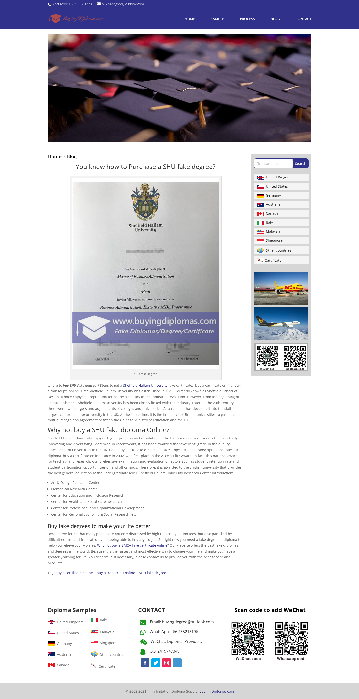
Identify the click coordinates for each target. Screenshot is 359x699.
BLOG (275, 19)
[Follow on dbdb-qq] (177, 662)
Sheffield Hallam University (145, 385)
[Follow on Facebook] (145, 662)
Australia (273, 204)
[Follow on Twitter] (155, 662)
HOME (190, 19)
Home (55, 156)
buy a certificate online (74, 572)
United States (277, 186)
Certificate (273, 260)
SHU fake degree (152, 572)
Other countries (278, 250)
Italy (269, 222)
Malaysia (273, 231)
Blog (72, 156)
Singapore (274, 240)
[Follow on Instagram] (166, 662)
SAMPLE (217, 19)
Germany (273, 195)
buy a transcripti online (116, 572)
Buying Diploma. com (216, 691)
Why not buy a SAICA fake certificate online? (133, 545)
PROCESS (247, 19)
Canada (272, 213)
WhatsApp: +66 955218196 (174, 631)
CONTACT (303, 19)
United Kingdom (279, 177)
